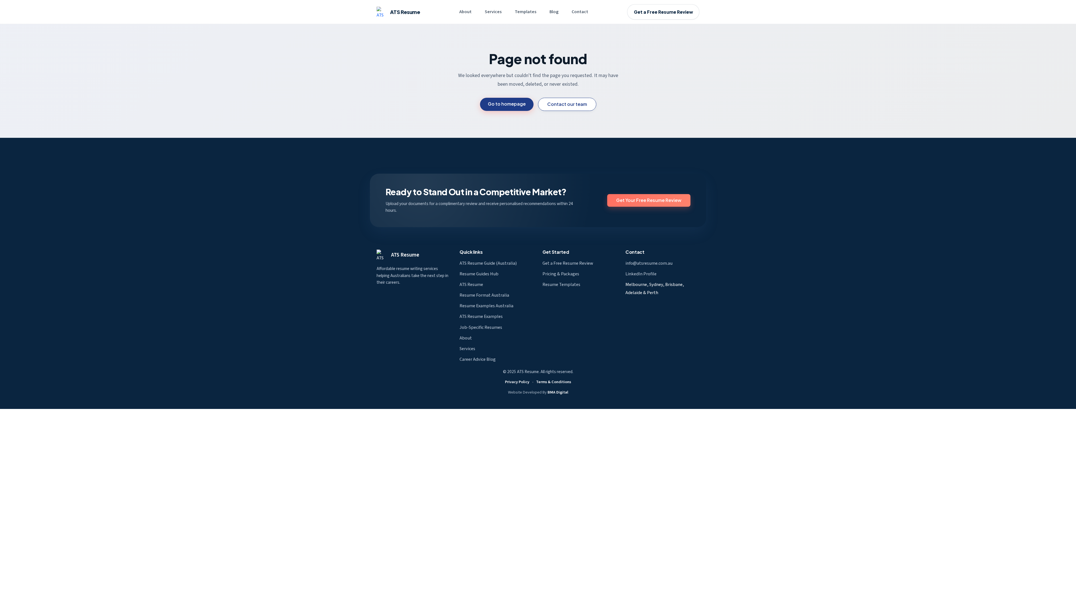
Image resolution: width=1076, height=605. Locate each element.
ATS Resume (405, 255)
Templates (525, 12)
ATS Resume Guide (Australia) (488, 263)
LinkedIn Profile (641, 274)
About (465, 12)
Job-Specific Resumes (481, 327)
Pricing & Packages (560, 274)
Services (493, 12)
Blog (553, 12)
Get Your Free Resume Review (648, 200)
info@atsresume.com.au (648, 263)
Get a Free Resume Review (663, 12)
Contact (580, 12)
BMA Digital (558, 392)
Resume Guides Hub (479, 274)
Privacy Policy (517, 382)
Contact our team (567, 104)
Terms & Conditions (553, 382)
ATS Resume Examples (481, 316)
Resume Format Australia (484, 295)
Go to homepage (507, 104)
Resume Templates (561, 284)
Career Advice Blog (478, 359)
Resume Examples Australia (486, 305)
